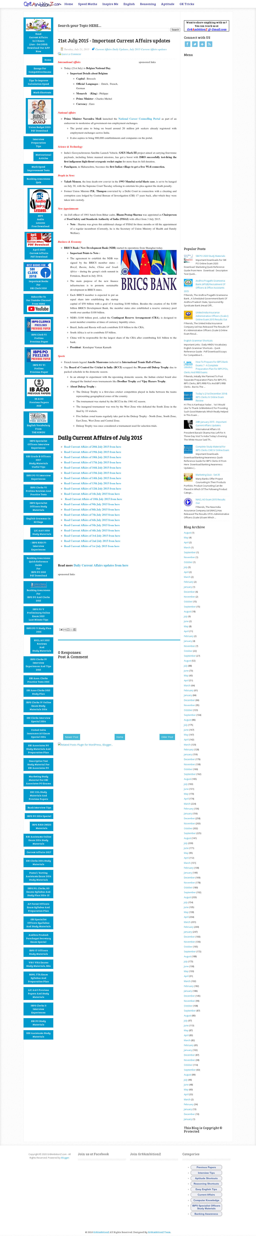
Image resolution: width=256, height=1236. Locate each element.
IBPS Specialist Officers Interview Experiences (38, 444)
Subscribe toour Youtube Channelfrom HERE (38, 300)
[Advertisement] (98, 17)
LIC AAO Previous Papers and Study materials (38, 993)
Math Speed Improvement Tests (38, 168)
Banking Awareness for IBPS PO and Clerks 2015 (38, 595)
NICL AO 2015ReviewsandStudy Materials (41, 645)
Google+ (202, 44)
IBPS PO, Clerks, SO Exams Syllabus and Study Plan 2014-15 (38, 892)
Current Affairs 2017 (39, 852)
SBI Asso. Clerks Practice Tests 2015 (38, 680)
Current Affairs (206, 1194)
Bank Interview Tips (39, 807)
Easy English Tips (206, 1189)
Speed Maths (87, 4)
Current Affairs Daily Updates (111, 49)
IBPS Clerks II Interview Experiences (38, 1009)
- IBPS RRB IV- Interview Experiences (38, 546)
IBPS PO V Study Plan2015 (38, 629)
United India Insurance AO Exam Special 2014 (38, 733)
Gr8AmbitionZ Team (159, 1232)
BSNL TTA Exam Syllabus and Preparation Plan (38, 978)
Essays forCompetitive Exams (40, 70)
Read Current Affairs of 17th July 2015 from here (92, 462)
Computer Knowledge (206, 1200)
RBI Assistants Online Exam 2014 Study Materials (38, 840)
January (188, 586)
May (186, 537)
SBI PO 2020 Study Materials (210, 255)
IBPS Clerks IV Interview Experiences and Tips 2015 (38, 664)
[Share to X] (71, 629)
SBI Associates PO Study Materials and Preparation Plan (38, 749)
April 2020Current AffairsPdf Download (39, 253)
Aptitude (167, 4)
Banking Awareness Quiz (38, 180)
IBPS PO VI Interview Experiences (38, 477)
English (129, 4)
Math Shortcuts (42, 92)
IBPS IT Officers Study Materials (38, 952)
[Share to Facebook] (74, 629)
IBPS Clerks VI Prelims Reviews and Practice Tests (38, 491)
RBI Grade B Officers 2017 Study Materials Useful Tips (38, 461)
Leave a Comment (71, 54)
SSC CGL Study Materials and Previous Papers (38, 795)
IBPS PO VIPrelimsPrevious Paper (39, 368)
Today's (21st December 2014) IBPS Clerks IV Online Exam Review (211, 397)
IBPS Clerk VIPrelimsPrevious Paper (39, 338)
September (190, 552)
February (188, 581)
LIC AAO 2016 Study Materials (41, 532)
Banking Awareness (206, 1213)
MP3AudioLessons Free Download (40, 221)
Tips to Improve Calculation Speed (38, 82)
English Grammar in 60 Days (38, 520)
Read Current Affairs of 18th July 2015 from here (92, 457)
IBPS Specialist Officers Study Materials (38, 506)
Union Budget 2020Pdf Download (40, 128)
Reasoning (148, 4)
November (189, 557)
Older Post (167, 737)
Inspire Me (110, 4)
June (186, 621)
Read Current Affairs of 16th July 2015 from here (92, 467)
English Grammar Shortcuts (198, 340)
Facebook (187, 44)
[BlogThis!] (68, 629)
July (186, 567)
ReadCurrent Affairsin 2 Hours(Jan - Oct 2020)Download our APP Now (38, 42)
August (187, 532)
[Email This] (65, 629)
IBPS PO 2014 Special (39, 816)
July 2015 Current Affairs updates (148, 49)
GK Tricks (187, 4)
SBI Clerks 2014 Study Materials (38, 862)
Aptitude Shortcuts (206, 1178)
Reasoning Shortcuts (206, 1183)
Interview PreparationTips (38, 142)
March (187, 547)
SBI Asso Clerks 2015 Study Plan (38, 692)
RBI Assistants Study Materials (38, 1034)
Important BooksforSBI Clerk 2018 (38, 284)
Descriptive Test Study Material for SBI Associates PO (38, 764)
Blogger (65, 1157)
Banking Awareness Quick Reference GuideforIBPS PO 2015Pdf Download (38, 566)
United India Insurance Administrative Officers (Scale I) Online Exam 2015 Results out (212, 316)
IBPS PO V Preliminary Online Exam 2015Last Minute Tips (38, 614)
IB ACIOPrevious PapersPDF (39, 402)
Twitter (195, 44)
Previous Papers (206, 1167)
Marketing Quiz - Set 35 (208, 474)
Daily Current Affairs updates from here (101, 565)
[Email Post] (60, 629)
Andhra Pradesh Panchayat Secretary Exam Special (38, 938)
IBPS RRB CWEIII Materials (41, 826)
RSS (209, 44)
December (189, 591)
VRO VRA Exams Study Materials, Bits (38, 964)
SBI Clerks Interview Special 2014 (38, 719)
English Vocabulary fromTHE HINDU (38, 429)
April (186, 542)
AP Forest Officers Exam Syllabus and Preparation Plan (38, 907)
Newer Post (71, 737)
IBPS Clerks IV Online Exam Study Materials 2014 (38, 706)
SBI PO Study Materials (38, 1022)
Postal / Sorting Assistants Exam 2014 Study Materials (38, 876)
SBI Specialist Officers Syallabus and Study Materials (38, 923)
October (188, 562)
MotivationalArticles (43, 156)
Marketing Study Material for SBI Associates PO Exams (38, 780)
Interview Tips (206, 1172)
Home (68, 4)
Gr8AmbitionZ (101, 1232)
